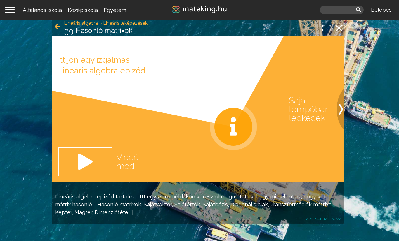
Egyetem (115, 10)
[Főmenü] (10, 10)
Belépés (381, 10)
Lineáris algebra (75, 196)
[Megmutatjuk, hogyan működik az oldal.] (233, 127)
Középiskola (83, 10)
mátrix (63, 204)
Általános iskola (42, 10)
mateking (199, 10)
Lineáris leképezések (125, 23)
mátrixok (130, 204)
